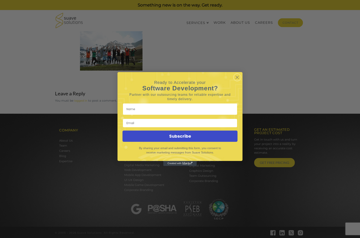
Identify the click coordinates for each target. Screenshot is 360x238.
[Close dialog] (237, 77)
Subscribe (180, 136)
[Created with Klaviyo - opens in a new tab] (180, 163)
